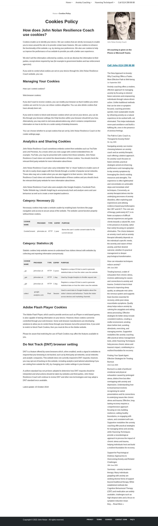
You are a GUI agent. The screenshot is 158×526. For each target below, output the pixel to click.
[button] (71, 2)
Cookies (108, 519)
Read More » (118, 504)
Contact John (121, 519)
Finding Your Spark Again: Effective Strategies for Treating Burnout (120, 358)
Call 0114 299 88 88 (126, 2)
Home (55, 13)
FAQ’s (132, 519)
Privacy (90, 519)
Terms (99, 519)
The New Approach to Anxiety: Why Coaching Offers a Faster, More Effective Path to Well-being (121, 76)
